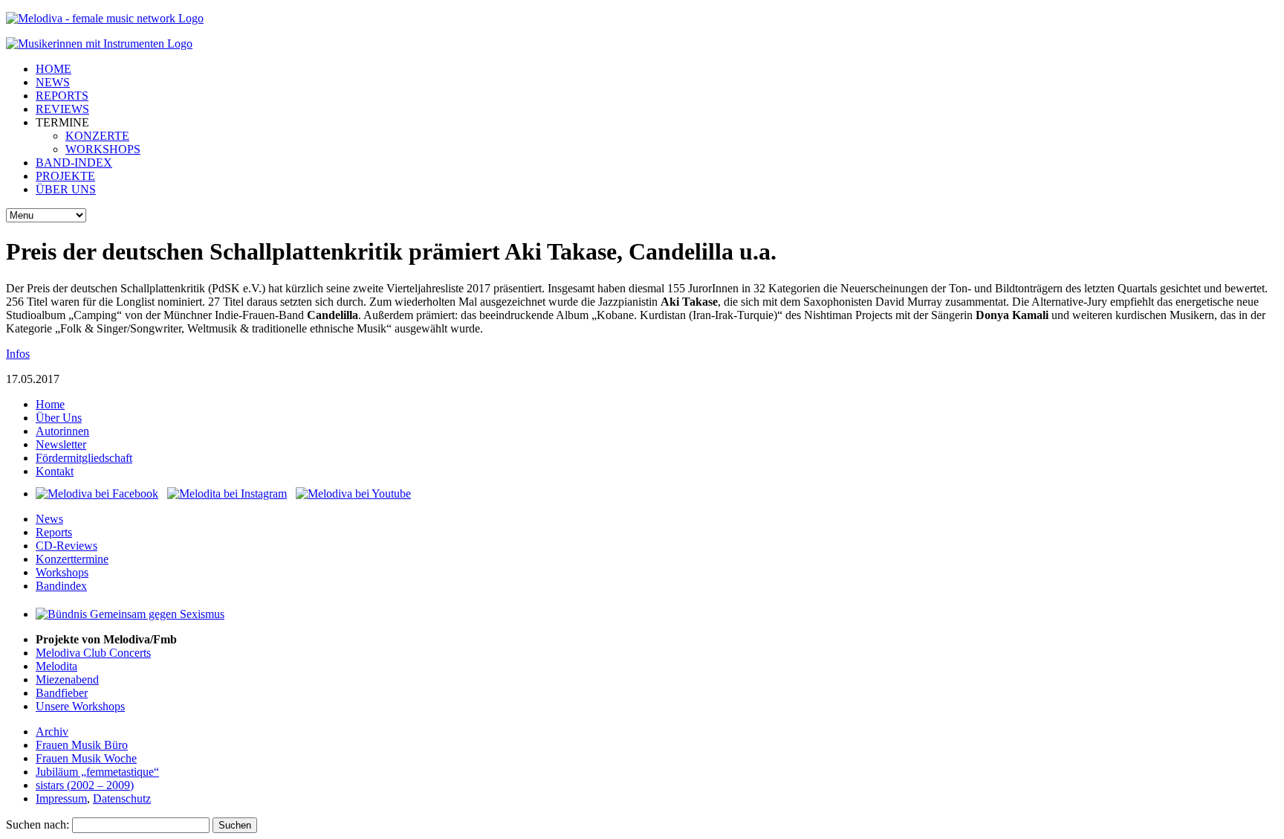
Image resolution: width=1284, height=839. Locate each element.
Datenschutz (122, 798)
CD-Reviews (66, 545)
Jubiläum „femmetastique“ (97, 771)
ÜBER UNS (66, 189)
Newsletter (61, 444)
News (49, 518)
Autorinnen (62, 431)
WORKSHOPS (102, 149)
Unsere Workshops (80, 706)
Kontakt (55, 471)
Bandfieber (62, 693)
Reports (54, 532)
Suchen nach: (37, 824)
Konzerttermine (72, 559)
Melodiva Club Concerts (93, 652)
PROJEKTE (65, 176)
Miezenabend (67, 679)
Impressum (61, 798)
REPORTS (62, 95)
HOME (53, 68)
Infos (18, 353)
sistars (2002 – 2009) (85, 785)
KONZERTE (97, 135)
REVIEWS (62, 109)
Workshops (62, 572)
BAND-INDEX (74, 162)
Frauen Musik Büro (82, 745)
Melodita (56, 666)
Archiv (52, 731)
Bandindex (61, 585)
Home (50, 404)
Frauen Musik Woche (86, 758)
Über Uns (59, 417)
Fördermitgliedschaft (84, 457)
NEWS (53, 82)
